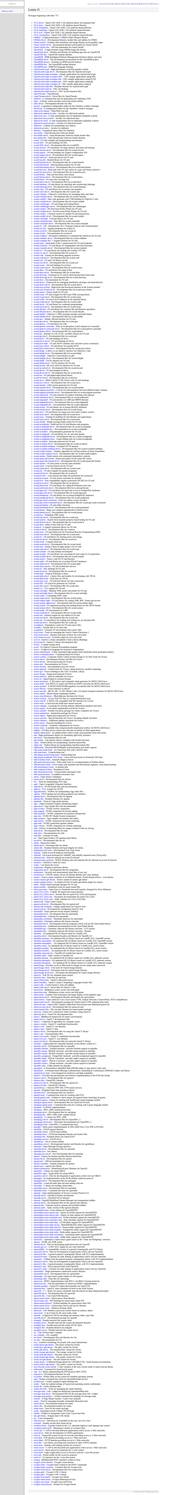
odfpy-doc (38, 745)
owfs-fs (37, 1435)
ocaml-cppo (39, 243)
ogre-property (39, 813)
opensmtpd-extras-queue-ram (46, 1212)
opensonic (38, 1239)
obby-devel (38, 103)
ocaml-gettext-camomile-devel (47, 329)
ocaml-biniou (39, 174)
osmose (37, 1398)
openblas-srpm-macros (43, 953)
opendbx (37, 1044)
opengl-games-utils (42, 1097)
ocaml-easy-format (42, 287)
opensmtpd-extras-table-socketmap (48, 1234)
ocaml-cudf (38, 255)
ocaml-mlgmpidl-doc (43, 405)
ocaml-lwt (38, 375)
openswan (38, 1281)
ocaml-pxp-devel (41, 517)
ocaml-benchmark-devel (44, 167)
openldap (38, 1129)
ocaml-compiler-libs (42, 241)
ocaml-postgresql (41, 495)
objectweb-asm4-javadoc (44, 123)
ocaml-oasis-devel (41, 419)
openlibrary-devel (41, 1144)
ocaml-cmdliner (40, 236)
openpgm (38, 1178)
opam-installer (40, 887)
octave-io (38, 679)
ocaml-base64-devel (42, 162)
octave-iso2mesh (41, 681)
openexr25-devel (41, 1083)
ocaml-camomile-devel (43, 223)
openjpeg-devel (40, 1112)
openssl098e (39, 1249)
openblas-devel (40, 936)
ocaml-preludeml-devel (43, 507)
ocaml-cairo (39, 189)
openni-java (39, 1166)
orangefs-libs (39, 1327)
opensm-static (39, 1208)
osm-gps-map (39, 1391)
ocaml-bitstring (40, 184)
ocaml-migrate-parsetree (44, 390)
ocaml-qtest (39, 524)
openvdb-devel (40, 1293)
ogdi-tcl (37, 789)
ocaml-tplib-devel (41, 576)
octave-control (40, 657)
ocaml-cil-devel (40, 231)
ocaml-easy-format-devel (44, 289)
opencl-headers (40, 982)
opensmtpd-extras (41, 1210)
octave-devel (39, 659)
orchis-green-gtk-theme (44, 1345)
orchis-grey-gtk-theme (43, 1347)
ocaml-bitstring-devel (43, 187)
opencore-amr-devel (42, 1007)
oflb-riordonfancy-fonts (44, 767)
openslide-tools (40, 1190)
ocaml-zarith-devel (42, 613)
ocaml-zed (38, 615)
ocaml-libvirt (39, 370)
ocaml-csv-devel (41, 253)
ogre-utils (38, 823)
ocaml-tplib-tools (41, 578)
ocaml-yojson (39, 605)
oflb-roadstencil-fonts (43, 769)
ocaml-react (39, 532)
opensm (37, 1200)
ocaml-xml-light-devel (43, 593)
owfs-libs (38, 1443)
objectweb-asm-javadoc (44, 118)
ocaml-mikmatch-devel (43, 397)
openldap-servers (41, 1139)
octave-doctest (40, 666)
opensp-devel (39, 1244)
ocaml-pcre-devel (41, 483)
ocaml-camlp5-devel (42, 216)
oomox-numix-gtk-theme (44, 879)
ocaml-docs (39, 280)
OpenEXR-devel (41, 52)
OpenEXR (38, 50)
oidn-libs (37, 835)
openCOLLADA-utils (43, 899)
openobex (38, 1171)
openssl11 (38, 1259)
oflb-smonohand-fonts (43, 772)
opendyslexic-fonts (42, 1073)
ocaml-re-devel (40, 529)
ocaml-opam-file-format (44, 458)
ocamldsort (38, 625)
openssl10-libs (40, 1254)
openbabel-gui (40, 928)
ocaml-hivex (39, 338)
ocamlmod (38, 630)
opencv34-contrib (41, 1036)
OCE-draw (38, 25)
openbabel (38, 921)
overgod (37, 1423)
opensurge (38, 1276)
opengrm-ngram (40, 1100)
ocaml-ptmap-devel (42, 512)
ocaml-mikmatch (41, 395)
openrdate (38, 1183)
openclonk (38, 990)
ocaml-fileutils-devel (42, 312)
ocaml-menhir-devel (42, 387)
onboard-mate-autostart (43, 860)
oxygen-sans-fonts (41, 1482)
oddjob (37, 730)
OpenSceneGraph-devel (44, 72)
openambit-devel (41, 914)
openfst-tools (39, 1095)
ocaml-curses (39, 265)
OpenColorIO (40, 42)
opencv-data (39, 1029)
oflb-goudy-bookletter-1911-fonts (48, 757)
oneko (36, 865)
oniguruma (38, 867)
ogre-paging (39, 811)
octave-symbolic (41, 725)
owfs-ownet (39, 1447)
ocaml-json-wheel (41, 346)
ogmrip (37, 794)
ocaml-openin (39, 463)
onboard (37, 855)
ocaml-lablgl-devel (42, 353)
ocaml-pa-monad (41, 478)
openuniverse (39, 1288)
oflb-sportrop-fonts (42, 774)
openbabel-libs (40, 931)
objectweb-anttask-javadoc (45, 113)
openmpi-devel (40, 1149)
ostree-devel (39, 1403)
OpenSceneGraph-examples (46, 74)
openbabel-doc (40, 926)
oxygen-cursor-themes (43, 1462)
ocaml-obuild (39, 422)
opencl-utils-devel (41, 987)
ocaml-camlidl (40, 199)
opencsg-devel (40, 1014)
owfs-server (39, 1450)
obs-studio (38, 133)
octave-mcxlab (40, 691)
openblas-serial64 (41, 948)
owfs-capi (38, 1430)
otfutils (37, 1413)
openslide (38, 1185)
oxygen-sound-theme (43, 1484)
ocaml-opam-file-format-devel (46, 461)
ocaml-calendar (40, 194)
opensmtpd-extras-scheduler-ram (48, 1217)
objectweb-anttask (41, 111)
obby (36, 101)
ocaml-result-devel (41, 544)
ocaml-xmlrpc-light (42, 600)
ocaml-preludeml (41, 505)
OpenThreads (39, 94)
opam (36, 884)
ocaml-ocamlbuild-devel (44, 427)
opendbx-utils (39, 1066)
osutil (36, 1411)
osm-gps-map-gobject (43, 1396)
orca (35, 1342)
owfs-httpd (38, 1440)
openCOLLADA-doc (43, 897)
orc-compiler (39, 1335)
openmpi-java (39, 1151)
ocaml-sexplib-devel (42, 556)
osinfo (36, 1384)
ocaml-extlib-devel (42, 302)
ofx (35, 782)
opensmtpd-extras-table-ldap (46, 1222)
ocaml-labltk (39, 360)
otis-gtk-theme (40, 1416)
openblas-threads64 (42, 960)
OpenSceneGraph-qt (42, 89)
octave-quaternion (41, 713)
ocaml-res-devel (40, 539)
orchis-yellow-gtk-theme (44, 1364)
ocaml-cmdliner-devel (43, 238)
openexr (37, 1075)
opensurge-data (40, 1279)
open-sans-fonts (40, 889)
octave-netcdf (39, 701)
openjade (37, 1107)
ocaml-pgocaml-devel (43, 493)
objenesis (38, 125)
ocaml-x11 (38, 588)
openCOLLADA (41, 892)
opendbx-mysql (40, 1053)
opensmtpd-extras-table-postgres (47, 1230)
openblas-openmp (41, 938)
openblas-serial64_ (42, 950)
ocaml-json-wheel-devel (44, 348)
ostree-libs (38, 1406)
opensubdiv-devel (41, 1274)
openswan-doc (40, 1283)
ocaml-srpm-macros (42, 566)
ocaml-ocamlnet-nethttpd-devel (47, 449)
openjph (37, 1127)
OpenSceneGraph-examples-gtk (47, 81)
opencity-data (39, 977)
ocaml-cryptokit (40, 245)
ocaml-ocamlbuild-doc (43, 429)
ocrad (36, 647)
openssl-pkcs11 (40, 1247)
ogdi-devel (38, 786)
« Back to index (7, 11)
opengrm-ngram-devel (43, 1102)
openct (36, 1017)
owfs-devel (38, 1433)
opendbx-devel (40, 1046)
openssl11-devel (40, 1261)
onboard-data (39, 857)
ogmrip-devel (39, 796)
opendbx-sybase (41, 1063)
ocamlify (37, 627)
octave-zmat (39, 728)
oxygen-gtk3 (39, 1474)
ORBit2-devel (40, 40)
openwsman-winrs (41, 1308)
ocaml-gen (38, 319)
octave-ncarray (40, 698)
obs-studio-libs (40, 138)
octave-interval (40, 676)
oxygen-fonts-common (43, 1467)
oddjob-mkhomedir (42, 733)
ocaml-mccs (39, 380)
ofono (36, 777)
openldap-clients (41, 1132)
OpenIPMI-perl (40, 67)
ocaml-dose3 (39, 282)
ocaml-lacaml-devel (42, 368)
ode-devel (38, 737)
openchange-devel (41, 970)
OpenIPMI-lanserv (42, 62)
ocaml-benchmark (41, 165)
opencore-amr (40, 1004)
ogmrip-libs (39, 799)
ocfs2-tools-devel (41, 635)
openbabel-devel (41, 924)
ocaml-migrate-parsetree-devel (47, 392)
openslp (37, 1193)
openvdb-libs (39, 1296)
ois (35, 838)
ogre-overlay (39, 808)
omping (37, 853)
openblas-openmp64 (42, 941)
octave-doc (38, 664)
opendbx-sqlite (40, 1058)
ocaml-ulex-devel (41, 586)
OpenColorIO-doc (41, 47)
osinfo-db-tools (40, 1389)
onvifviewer (39, 875)
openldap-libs (39, 1137)
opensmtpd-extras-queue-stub (46, 1215)
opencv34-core (40, 1039)
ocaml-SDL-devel (41, 145)
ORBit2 (37, 37)
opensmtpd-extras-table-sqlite (46, 1237)
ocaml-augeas (39, 152)
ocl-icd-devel (39, 642)
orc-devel (38, 1337)
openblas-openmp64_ (43, 943)
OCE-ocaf (38, 32)
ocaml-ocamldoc (41, 431)
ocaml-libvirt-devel (42, 373)
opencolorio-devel (41, 997)
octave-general (40, 669)
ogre (36, 804)
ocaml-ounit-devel (41, 468)
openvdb (37, 1291)
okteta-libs (38, 848)
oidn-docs (38, 833)
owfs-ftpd (38, 1438)
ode (35, 735)
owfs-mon (38, 1445)
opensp (37, 1242)
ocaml (36, 140)
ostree (36, 1401)
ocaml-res (38, 537)
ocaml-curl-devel (41, 263)
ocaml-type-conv (41, 581)
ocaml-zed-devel (41, 618)
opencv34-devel (40, 1041)
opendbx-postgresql (42, 1056)
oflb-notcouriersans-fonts (44, 762)
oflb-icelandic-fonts (42, 760)
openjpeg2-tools (40, 1124)
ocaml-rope (38, 547)
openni (37, 1156)
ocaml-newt (39, 412)
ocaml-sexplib (40, 554)
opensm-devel (40, 1203)
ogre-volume (39, 826)
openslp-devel (40, 1195)
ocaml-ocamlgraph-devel (44, 436)
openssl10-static (40, 1256)
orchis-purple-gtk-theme (44, 1357)
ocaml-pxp (38, 515)
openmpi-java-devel (42, 1154)
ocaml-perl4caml (41, 485)
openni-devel (39, 1159)
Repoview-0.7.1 (153, 1492)
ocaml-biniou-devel (42, 177)
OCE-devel (39, 23)
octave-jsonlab (40, 686)
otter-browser (39, 1421)
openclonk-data (40, 992)
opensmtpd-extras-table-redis (46, 1232)
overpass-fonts (40, 1425)
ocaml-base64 (40, 160)
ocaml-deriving (40, 275)
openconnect (39, 999)
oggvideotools (40, 791)
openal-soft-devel (41, 904)
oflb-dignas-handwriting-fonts (46, 755)
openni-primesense (42, 1168)
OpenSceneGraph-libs (43, 86)
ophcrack (38, 1310)
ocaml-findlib (39, 314)
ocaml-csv (38, 250)
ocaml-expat (39, 294)
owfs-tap (37, 1455)
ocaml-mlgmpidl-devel (43, 402)
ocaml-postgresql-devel (44, 498)
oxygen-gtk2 (39, 1472)
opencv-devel (39, 1031)
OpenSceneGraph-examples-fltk (47, 79)
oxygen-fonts (39, 1465)
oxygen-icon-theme (42, 1477)
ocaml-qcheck (40, 520)
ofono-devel (39, 779)
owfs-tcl (37, 1457)
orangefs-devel (40, 1323)
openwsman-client (41, 1298)
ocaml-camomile (41, 218)
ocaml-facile (39, 304)
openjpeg (38, 1110)
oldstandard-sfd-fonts (43, 850)
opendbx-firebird (41, 1048)
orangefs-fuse (39, 1325)
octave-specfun (40, 718)
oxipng (37, 1460)
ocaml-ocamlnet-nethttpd (44, 446)
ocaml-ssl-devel (40, 571)
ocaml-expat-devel (41, 297)
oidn (36, 828)
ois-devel (37, 840)
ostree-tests (38, 1408)
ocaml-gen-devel (41, 321)
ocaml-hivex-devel (42, 341)
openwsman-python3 (43, 1303)
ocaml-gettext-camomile (44, 326)
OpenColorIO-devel (42, 45)
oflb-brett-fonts (40, 752)
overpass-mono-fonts (43, 1428)
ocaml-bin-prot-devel (43, 172)
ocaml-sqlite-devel (41, 564)
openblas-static (40, 955)
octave (36, 649)
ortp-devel (38, 1374)
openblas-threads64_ (42, 963)
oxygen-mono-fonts (42, 1479)
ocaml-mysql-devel (42, 409)
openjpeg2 (38, 1117)
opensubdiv (39, 1271)
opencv (37, 1021)
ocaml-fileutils (40, 309)
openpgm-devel (40, 1181)
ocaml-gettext (39, 324)
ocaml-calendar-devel (43, 196)
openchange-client (41, 968)
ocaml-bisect (39, 179)
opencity (37, 975)
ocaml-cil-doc (39, 233)
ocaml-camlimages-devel (44, 206)
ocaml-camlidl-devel (42, 201)
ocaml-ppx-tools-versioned (45, 500)
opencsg (37, 1012)
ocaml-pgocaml (40, 490)
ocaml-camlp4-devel (42, 211)
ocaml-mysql (39, 407)
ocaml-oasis (39, 417)
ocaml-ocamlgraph (42, 434)
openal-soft (38, 902)
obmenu (37, 130)
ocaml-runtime (40, 551)
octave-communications (44, 654)
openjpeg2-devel (41, 1119)
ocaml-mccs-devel (41, 383)
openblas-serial (40, 946)
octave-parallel (40, 711)
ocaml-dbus (39, 270)
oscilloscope (39, 1381)
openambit (38, 911)
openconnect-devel (42, 1002)
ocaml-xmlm (39, 595)
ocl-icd (37, 640)
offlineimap (39, 747)
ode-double (38, 740)
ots (35, 1418)
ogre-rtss (37, 816)
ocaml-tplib (38, 573)
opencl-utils (39, 985)
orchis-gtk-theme (41, 1350)
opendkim (38, 1068)
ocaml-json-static (41, 343)
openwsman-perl (41, 1301)
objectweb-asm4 (41, 121)
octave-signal (39, 715)
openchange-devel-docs (44, 973)
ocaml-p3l (38, 471)
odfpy (36, 742)
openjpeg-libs (39, 1114)
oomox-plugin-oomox (43, 882)
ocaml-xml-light (40, 591)
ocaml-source (39, 559)
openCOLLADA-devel (44, 894)
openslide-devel (40, 1188)
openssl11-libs (40, 1264)
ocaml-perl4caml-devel (43, 488)
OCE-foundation (41, 28)
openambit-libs (40, 916)
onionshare (38, 872)
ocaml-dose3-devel (42, 285)
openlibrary (39, 1141)
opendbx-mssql (40, 1051)
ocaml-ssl (38, 569)
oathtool (37, 99)
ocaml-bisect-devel (42, 182)
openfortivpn (39, 1088)
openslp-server (40, 1198)
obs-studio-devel (41, 135)
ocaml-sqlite (39, 561)
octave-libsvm (40, 689)
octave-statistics (40, 720)
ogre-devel (38, 806)
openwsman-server (42, 1305)
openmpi (37, 1146)
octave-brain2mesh (42, 652)
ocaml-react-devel (41, 534)
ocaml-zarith (39, 610)
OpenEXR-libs (40, 54)
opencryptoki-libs (41, 1009)
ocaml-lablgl (39, 351)
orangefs (37, 1320)
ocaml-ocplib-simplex (43, 451)
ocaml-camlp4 (40, 209)
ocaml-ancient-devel (42, 150)
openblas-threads (41, 958)
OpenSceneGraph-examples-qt (47, 84)
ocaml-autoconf (40, 157)
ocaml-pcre (38, 480)
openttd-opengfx (41, 1286)
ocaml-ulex (38, 583)
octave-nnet (39, 703)
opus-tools (38, 1313)
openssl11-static (40, 1269)
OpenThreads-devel (42, 96)
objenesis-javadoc (41, 128)
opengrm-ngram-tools (43, 1105)
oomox (37, 877)
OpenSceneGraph (41, 69)
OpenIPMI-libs (40, 64)
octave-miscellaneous (43, 696)
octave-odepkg (40, 706)
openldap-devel (40, 1134)
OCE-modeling (40, 30)
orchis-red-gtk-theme (43, 1359)
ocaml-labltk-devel (42, 363)
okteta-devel (39, 845)
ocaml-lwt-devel (41, 378)
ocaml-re (37, 527)
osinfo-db (38, 1386)
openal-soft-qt (40, 909)
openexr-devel (40, 1078)
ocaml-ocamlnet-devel (43, 444)
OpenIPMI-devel (41, 59)
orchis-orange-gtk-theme (44, 1352)
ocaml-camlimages (42, 204)
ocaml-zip (38, 620)
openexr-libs (39, 1080)
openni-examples (41, 1163)
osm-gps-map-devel (42, 1394)
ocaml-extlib (39, 299)
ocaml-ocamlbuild (41, 424)
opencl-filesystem (41, 980)
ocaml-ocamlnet (40, 441)
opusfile (37, 1315)
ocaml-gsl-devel (40, 336)
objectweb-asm (40, 116)
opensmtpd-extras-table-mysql (46, 1225)
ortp (35, 1372)
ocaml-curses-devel (42, 267)
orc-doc (37, 1340)
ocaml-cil (38, 226)
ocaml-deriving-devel (43, 277)
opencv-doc (39, 1034)
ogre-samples (39, 818)
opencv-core (39, 1026)
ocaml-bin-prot (40, 170)
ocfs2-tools (38, 632)
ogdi (36, 784)
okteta (36, 843)
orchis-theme (39, 1362)
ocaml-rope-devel (41, 549)
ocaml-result (39, 542)
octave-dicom (39, 662)
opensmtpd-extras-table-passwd (47, 1227)
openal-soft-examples (43, 906)
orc (35, 1332)
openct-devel (39, 1019)
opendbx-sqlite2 (40, 1061)
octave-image (39, 674)
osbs (36, 1379)
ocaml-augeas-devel (42, 155)
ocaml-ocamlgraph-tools (44, 439)
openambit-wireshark (43, 919)
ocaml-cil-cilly (40, 228)
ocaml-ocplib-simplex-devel (46, 453)
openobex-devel (40, 1176)
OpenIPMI (38, 57)
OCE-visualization (42, 35)
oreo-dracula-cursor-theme (45, 1367)
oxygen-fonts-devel (42, 1469)
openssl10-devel (41, 1252)
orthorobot (38, 1369)
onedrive (37, 862)
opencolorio (39, 995)
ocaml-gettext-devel (42, 331)
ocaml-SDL (39, 143)
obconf (37, 106)
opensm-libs (39, 1205)
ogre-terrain (39, 821)
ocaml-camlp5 (40, 214)
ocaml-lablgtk (39, 356)
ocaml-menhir (40, 385)
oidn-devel (38, 831)
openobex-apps (40, 1173)
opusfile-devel (40, 1318)
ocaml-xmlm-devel (42, 598)
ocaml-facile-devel (41, 307)
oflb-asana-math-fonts (43, 750)
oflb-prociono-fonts (42, 764)
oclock (36, 644)
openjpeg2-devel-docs (43, 1122)
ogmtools (38, 801)
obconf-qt (38, 108)
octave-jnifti (39, 684)
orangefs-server (40, 1330)
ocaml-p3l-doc (40, 476)
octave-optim (39, 708)
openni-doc (38, 1161)
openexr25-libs (40, 1085)
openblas (37, 933)
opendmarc (38, 1070)
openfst (37, 1090)
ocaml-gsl (38, 334)
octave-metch (39, 693)
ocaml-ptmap (39, 510)
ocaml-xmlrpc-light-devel (44, 603)
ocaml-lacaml (39, 365)
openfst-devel (39, 1092)
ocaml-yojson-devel (42, 608)
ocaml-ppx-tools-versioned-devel (48, 502)
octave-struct (39, 723)
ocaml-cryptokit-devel (43, 248)
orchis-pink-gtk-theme (43, 1354)
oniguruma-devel (41, 870)
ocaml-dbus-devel (41, 272)
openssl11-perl (40, 1266)
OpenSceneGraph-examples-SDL (48, 76)
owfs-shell (38, 1452)
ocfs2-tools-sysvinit (42, 637)
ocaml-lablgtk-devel (42, 358)
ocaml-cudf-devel (41, 258)
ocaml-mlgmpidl (41, 400)
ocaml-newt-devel (41, 414)
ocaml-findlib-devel (42, 316)
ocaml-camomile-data (43, 221)
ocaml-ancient (40, 147)
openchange (39, 965)
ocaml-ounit (39, 466)
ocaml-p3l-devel (41, 473)
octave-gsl (38, 671)
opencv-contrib (40, 1024)
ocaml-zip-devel (40, 622)
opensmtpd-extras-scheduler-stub (48, 1220)
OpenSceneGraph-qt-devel (45, 91)
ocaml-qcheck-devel (42, 522)
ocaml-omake (39, 456)
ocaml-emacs (39, 292)
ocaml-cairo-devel (41, 192)
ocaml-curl (38, 260)
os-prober (38, 1376)
